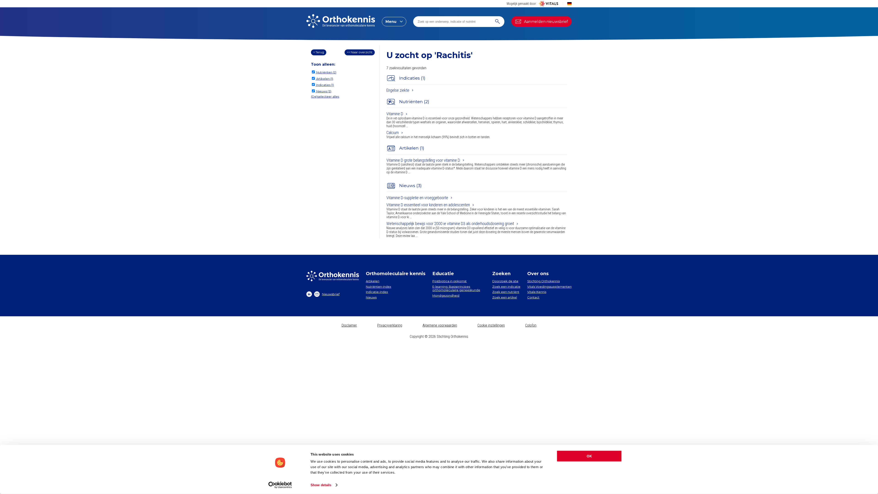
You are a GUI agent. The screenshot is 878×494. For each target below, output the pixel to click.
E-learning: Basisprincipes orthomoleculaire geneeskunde (456, 288)
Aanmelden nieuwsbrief (546, 21)
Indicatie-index (377, 292)
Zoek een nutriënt (505, 292)
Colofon (530, 325)
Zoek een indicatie (506, 286)
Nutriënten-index (378, 286)
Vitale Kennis (536, 292)
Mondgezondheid (445, 295)
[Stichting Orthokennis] (340, 21)
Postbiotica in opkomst (449, 281)
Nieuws (371, 297)
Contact (533, 297)
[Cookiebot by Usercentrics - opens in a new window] (280, 485)
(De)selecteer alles (325, 96)
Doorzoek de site (505, 281)
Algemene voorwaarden (440, 325)
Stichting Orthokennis (543, 281)
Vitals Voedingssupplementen (549, 286)
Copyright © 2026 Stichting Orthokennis (439, 336)
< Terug (318, 52)
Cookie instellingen (491, 325)
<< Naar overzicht (359, 52)
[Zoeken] (497, 21)
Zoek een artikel (504, 297)
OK (589, 456)
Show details (321, 485)
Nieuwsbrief (331, 294)
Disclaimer (349, 325)
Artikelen (372, 281)
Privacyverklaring (389, 325)
